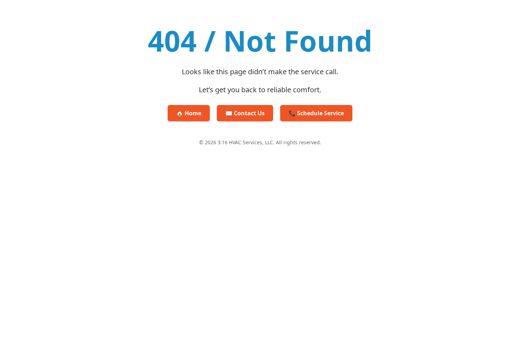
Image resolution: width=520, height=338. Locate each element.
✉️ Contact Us (245, 113)
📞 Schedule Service (316, 113)
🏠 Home (188, 113)
